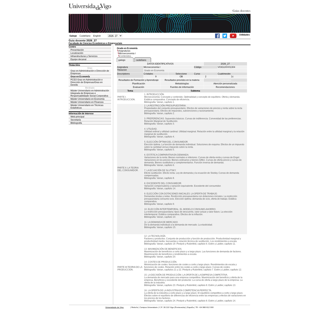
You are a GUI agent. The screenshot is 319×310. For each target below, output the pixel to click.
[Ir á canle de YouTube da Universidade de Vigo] (233, 35)
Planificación (138, 83)
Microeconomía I (127, 53)
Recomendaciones (225, 87)
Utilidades (244, 34)
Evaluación (138, 87)
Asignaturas (124, 51)
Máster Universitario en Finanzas (87, 102)
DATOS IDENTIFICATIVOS (160, 64)
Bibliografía (76, 123)
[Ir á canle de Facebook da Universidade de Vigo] (217, 35)
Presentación (77, 50)
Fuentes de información (182, 87)
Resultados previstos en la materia (182, 80)
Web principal (77, 116)
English (97, 36)
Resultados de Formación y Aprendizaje (139, 80)
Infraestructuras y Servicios (84, 56)
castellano (141, 60)
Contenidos (225, 80)
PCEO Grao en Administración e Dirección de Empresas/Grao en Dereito (87, 82)
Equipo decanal (78, 59)
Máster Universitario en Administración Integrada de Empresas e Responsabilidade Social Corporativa (90, 93)
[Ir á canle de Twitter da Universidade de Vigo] (224, 35)
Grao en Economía (80, 76)
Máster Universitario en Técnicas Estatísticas (87, 106)
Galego (73, 36)
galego (121, 60)
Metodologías (182, 83)
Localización (77, 53)
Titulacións (74, 65)
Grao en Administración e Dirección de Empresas (90, 72)
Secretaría (76, 120)
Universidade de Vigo (114, 307)
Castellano (85, 36)
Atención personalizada (225, 83)
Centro (72, 47)
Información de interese (81, 113)
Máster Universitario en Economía (87, 99)
